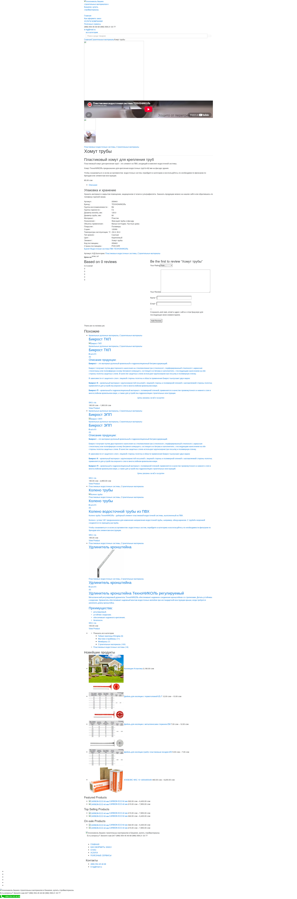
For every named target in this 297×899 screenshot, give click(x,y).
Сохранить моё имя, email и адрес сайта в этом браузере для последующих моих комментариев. (176, 313)
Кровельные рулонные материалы (104, 335)
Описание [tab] (93, 185)
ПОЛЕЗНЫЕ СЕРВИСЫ (100, 855)
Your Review (155, 291)
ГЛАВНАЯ (94, 844)
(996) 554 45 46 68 (98, 864)
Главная (87, 15)
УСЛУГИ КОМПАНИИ (93, 21)
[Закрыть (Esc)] (294, 2)
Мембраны (104, 641)
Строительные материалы (102, 39)
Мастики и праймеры (109, 638)
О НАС (93, 849)
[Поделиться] (289, 2)
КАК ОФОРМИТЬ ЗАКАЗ (100, 847)
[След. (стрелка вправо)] (293, 449)
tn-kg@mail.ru (90, 29)
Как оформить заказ (92, 18)
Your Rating (155, 265)
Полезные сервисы (92, 24)
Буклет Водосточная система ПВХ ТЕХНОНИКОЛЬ (106, 248)
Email (153, 303)
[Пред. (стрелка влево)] (4, 449)
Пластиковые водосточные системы (99, 147)
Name (153, 297)
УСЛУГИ (94, 852)
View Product (94, 408)
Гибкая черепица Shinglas (110, 636)
